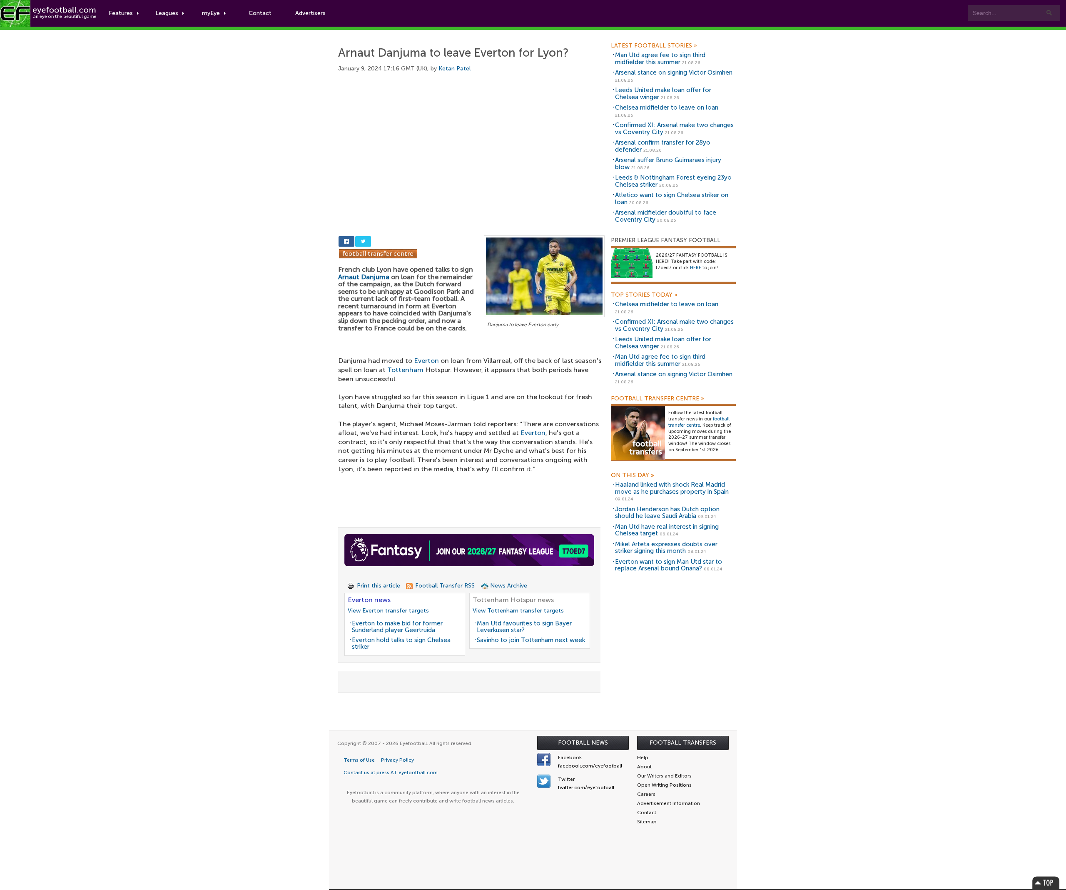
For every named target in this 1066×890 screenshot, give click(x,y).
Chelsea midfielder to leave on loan (666, 107)
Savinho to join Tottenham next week (531, 640)
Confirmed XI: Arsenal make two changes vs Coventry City (674, 128)
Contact (260, 13)
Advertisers (310, 13)
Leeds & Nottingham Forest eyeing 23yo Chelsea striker (673, 181)
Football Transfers (683, 742)
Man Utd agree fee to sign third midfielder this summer (660, 58)
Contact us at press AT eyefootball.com (391, 772)
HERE (695, 267)
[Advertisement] (471, 144)
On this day (632, 475)
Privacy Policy (397, 760)
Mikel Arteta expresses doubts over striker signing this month (666, 547)
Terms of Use (359, 760)
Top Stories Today (644, 295)
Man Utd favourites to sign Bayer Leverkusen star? (524, 627)
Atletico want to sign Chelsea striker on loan (671, 198)
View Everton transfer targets (388, 610)
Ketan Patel (454, 68)
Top (1046, 882)
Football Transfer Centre (657, 399)
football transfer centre (699, 422)
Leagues (166, 13)
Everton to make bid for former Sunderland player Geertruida (397, 627)
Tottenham (405, 370)
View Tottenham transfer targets (518, 610)
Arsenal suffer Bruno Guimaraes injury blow (668, 163)
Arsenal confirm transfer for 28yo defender (662, 146)
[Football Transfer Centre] (378, 253)
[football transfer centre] (638, 432)
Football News (583, 742)
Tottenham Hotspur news (513, 600)
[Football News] (48, 13)
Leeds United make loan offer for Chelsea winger (663, 93)
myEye (211, 13)
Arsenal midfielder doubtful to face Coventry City (665, 216)
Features (121, 13)
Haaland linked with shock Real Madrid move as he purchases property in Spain (672, 488)
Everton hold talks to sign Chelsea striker (401, 643)
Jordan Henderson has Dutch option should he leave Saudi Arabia (667, 512)
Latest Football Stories (654, 46)
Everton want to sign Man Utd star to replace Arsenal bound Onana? (668, 565)
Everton (426, 361)
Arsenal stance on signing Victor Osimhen (673, 72)
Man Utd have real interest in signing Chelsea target (667, 530)
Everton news (369, 600)
